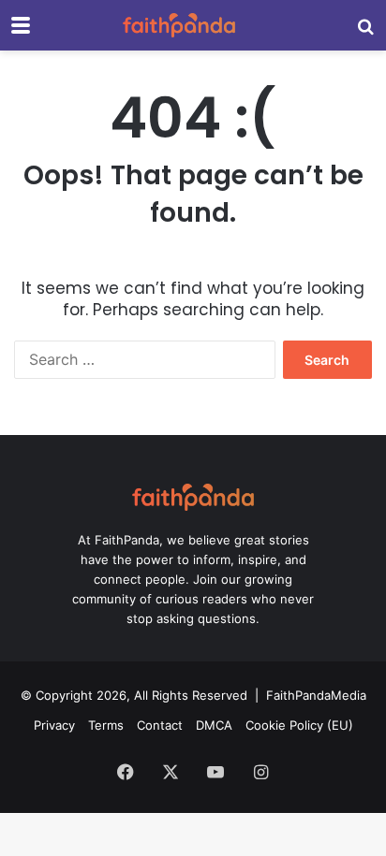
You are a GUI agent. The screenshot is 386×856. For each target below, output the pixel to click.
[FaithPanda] (179, 25)
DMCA (214, 725)
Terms (106, 725)
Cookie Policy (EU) (299, 725)
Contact (160, 725)
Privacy (54, 725)
